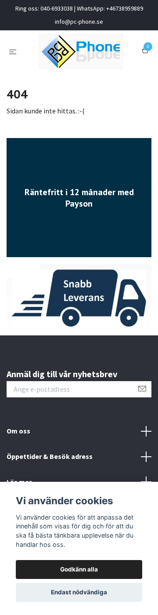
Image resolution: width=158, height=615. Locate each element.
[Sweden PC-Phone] (81, 51)
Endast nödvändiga (79, 592)
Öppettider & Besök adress (50, 456)
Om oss (18, 430)
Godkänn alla (79, 569)
